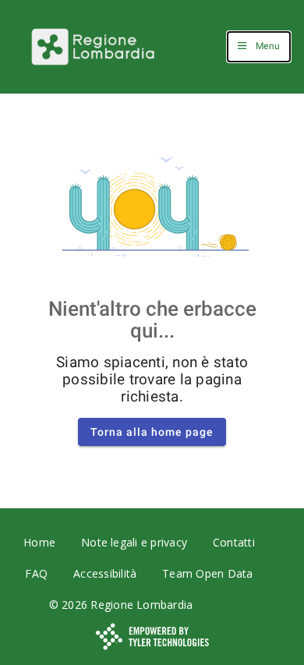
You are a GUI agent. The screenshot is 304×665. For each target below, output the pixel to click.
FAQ (36, 573)
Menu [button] (268, 46)
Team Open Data (207, 573)
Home (39, 542)
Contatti (234, 542)
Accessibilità (104, 573)
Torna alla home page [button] (152, 432)
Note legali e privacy (134, 542)
